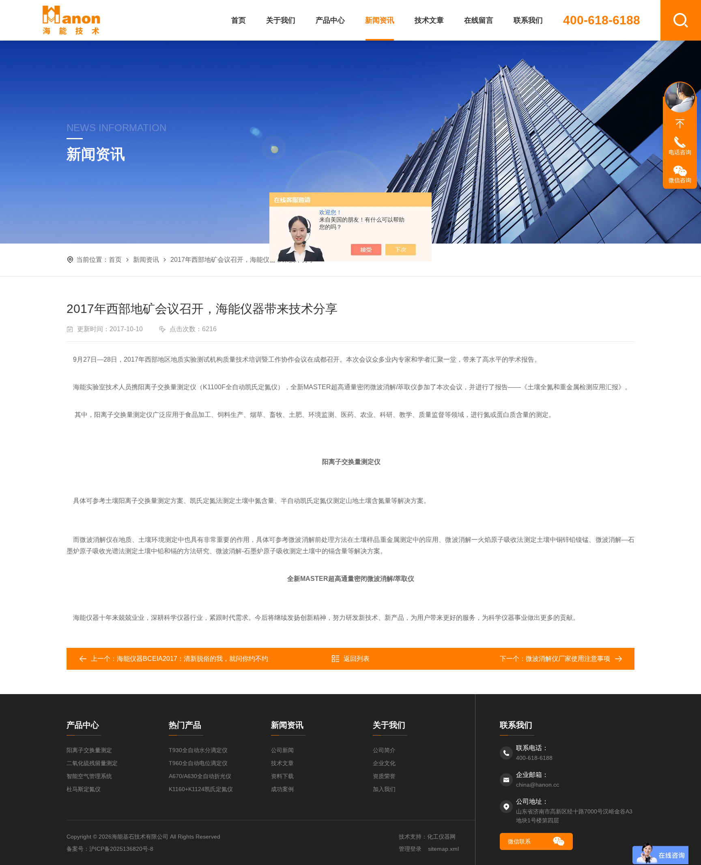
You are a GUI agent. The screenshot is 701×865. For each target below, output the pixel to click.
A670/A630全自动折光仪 (200, 776)
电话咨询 (680, 152)
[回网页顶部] (680, 124)
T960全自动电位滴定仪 (198, 763)
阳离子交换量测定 (89, 750)
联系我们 (528, 20)
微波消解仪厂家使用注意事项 (568, 658)
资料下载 (282, 776)
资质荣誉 (384, 776)
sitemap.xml (443, 849)
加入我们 (384, 789)
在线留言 (478, 20)
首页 (238, 20)
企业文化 (384, 763)
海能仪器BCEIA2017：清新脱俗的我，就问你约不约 (192, 658)
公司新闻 (282, 750)
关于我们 (280, 20)
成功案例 (282, 789)
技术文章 (429, 20)
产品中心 (330, 20)
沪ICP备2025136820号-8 (121, 849)
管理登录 (410, 849)
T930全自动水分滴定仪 (198, 750)
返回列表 (357, 658)
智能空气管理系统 (89, 776)
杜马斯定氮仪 (84, 789)
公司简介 (384, 750)
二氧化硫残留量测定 (92, 763)
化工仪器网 (441, 836)
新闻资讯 (379, 20)
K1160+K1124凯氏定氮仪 (201, 789)
